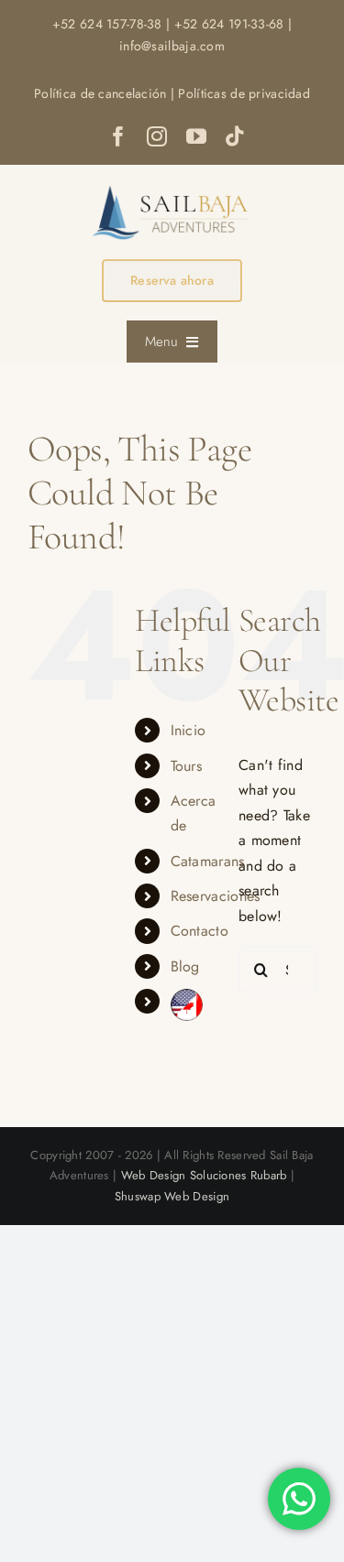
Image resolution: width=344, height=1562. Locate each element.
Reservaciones (216, 895)
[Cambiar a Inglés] (191, 1005)
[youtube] (196, 136)
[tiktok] (235, 136)
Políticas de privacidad (244, 93)
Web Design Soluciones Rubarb (204, 1175)
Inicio (188, 730)
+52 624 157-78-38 (107, 24)
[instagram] (157, 136)
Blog (185, 966)
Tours (186, 765)
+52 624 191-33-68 (229, 24)
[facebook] (118, 136)
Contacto (199, 930)
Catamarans (208, 861)
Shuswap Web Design (172, 1196)
